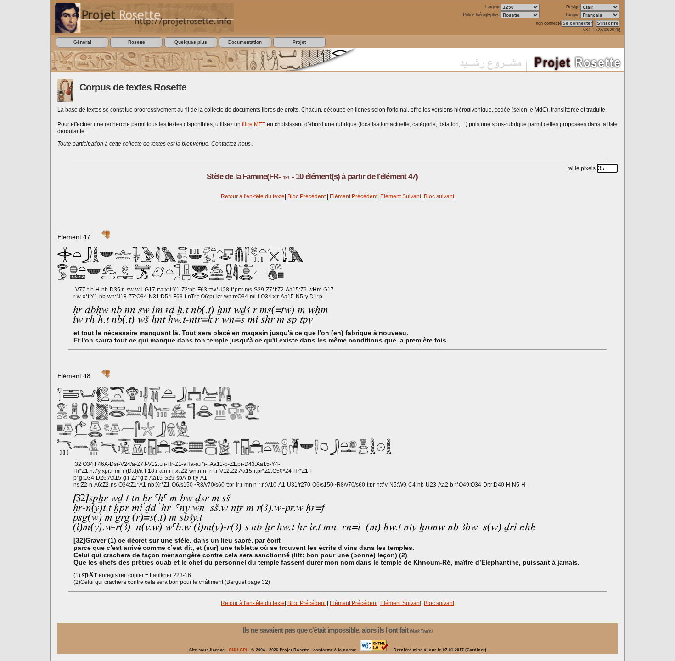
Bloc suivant (439, 196)
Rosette (136, 42)
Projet (299, 42)
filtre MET (253, 124)
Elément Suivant (400, 196)
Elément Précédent (353, 196)
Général (82, 42)
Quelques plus (190, 42)
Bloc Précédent (306, 196)
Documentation (245, 42)
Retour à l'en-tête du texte (253, 196)
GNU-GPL (238, 650)
